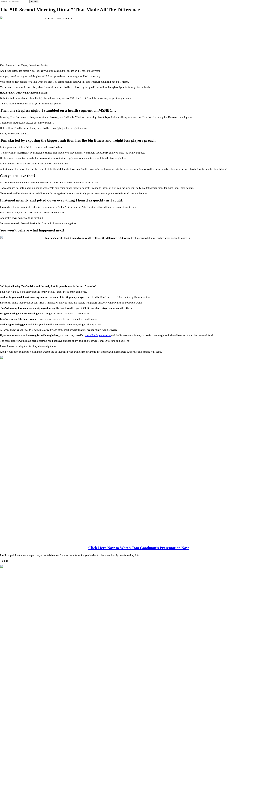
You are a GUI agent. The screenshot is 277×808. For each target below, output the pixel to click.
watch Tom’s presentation (98, 335)
